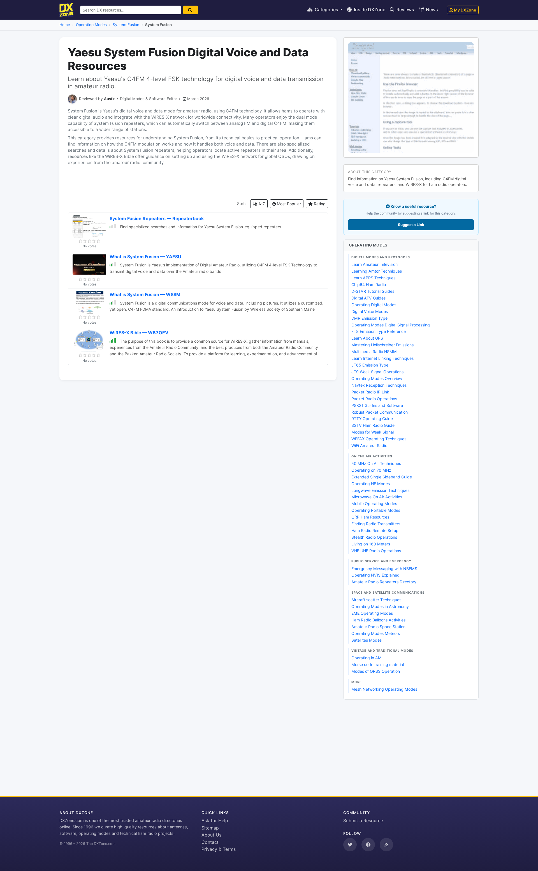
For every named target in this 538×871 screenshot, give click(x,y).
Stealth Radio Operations (374, 537)
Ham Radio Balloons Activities (378, 619)
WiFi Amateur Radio (369, 445)
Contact (210, 842)
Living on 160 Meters (370, 544)
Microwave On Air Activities (376, 496)
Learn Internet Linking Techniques (382, 358)
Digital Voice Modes (369, 311)
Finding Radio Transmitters (375, 523)
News (431, 9)
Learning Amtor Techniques (376, 271)
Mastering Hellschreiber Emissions (382, 344)
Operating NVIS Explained (375, 575)
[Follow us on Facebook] (368, 844)
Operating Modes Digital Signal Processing (390, 324)
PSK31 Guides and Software (377, 405)
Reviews (404, 9)
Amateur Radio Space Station (378, 626)
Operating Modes (91, 24)
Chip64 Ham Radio (368, 284)
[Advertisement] (198, 182)
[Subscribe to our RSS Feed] (386, 844)
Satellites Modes (366, 640)
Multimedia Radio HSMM (374, 351)
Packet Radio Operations (374, 398)
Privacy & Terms (218, 849)
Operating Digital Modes (373, 304)
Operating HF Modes (370, 483)
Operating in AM (366, 657)
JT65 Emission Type (369, 365)
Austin (109, 98)
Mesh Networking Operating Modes (384, 689)
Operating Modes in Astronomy (380, 606)
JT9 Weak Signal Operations (377, 371)
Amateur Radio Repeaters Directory (383, 581)
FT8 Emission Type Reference (378, 331)
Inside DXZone (369, 9)
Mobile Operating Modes (374, 503)
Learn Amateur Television (374, 264)
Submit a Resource (363, 820)
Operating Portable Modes (375, 510)
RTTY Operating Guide (372, 418)
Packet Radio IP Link (370, 392)
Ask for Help (214, 820)
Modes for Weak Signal (372, 432)
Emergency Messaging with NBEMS (384, 568)
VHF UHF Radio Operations (376, 550)
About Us (211, 835)
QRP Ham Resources (370, 517)
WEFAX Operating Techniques (378, 438)
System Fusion (126, 24)
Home (64, 24)
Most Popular (288, 203)
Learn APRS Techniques (373, 277)
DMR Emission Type (369, 318)
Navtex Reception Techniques (379, 385)
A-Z (261, 203)
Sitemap (210, 828)
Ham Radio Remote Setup (374, 530)
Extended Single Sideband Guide (381, 476)
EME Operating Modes (372, 613)
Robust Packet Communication (379, 412)
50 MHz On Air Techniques (376, 463)
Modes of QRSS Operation (375, 671)
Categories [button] (326, 9)
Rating (319, 203)
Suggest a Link (411, 224)
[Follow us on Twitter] (350, 844)
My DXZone (465, 10)
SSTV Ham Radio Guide (373, 425)
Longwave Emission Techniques (380, 490)
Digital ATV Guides (368, 298)
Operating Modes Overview (376, 378)
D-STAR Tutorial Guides (372, 291)
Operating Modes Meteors (375, 633)
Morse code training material (377, 664)
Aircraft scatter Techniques (376, 599)
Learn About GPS (367, 338)
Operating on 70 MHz (371, 470)
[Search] (190, 10)
